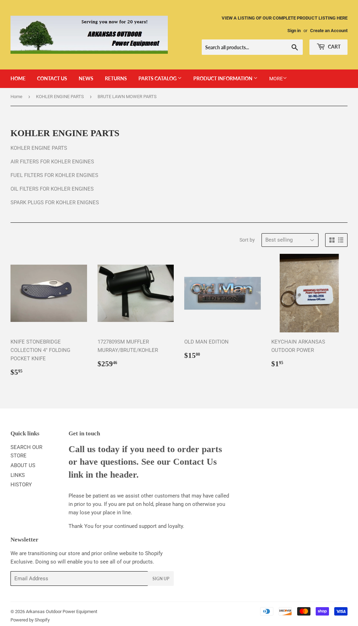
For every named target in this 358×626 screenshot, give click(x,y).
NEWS (86, 78)
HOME (18, 78)
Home (16, 96)
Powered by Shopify (30, 620)
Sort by (247, 240)
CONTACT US (52, 78)
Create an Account (329, 30)
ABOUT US (22, 465)
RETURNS (116, 78)
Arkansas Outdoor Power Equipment (61, 611)
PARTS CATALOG (158, 78)
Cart (334, 47)
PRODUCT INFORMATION (223, 78)
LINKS (17, 475)
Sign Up (160, 578)
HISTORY (21, 484)
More (276, 78)
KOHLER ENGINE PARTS (60, 96)
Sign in (294, 30)
